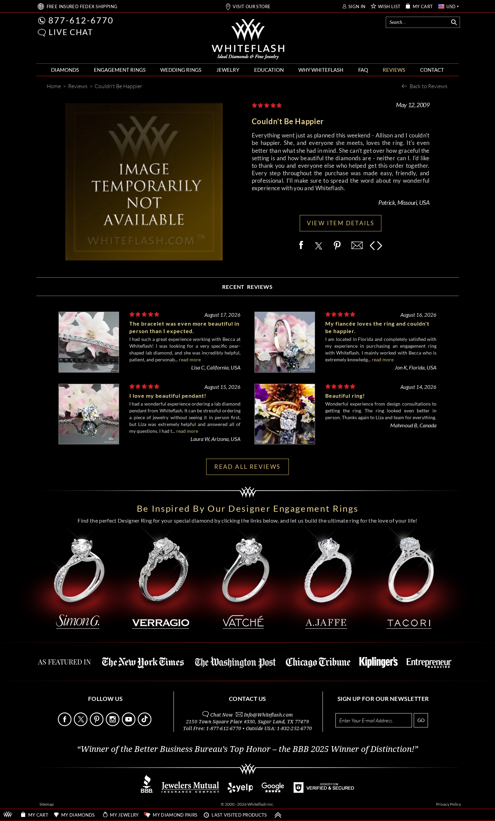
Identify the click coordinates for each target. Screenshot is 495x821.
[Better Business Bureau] (147, 791)
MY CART (423, 6)
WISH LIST (389, 6)
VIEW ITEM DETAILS (341, 223)
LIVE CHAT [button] (71, 32)
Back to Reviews (428, 86)
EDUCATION (269, 70)
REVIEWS (394, 70)
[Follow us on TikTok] (145, 724)
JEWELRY (227, 70)
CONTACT (432, 70)
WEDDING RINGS (180, 70)
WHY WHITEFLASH (320, 70)
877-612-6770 (81, 20)
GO (421, 720)
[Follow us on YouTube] (129, 724)
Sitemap (46, 804)
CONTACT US (247, 698)
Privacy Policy (448, 804)
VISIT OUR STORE (251, 6)
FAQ (363, 70)
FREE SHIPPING (82, 6)
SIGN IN (357, 6)
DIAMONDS (65, 70)
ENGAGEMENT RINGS (120, 70)
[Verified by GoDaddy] (324, 791)
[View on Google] (273, 791)
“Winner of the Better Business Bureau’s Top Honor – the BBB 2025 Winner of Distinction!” (247, 749)
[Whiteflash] (248, 39)
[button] (42, 33)
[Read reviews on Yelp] (240, 791)
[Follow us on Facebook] (65, 724)
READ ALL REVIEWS (247, 466)
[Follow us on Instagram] (113, 724)
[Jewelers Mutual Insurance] (190, 791)
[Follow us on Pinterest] (97, 724)
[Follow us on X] (81, 724)
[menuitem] (65, 70)
